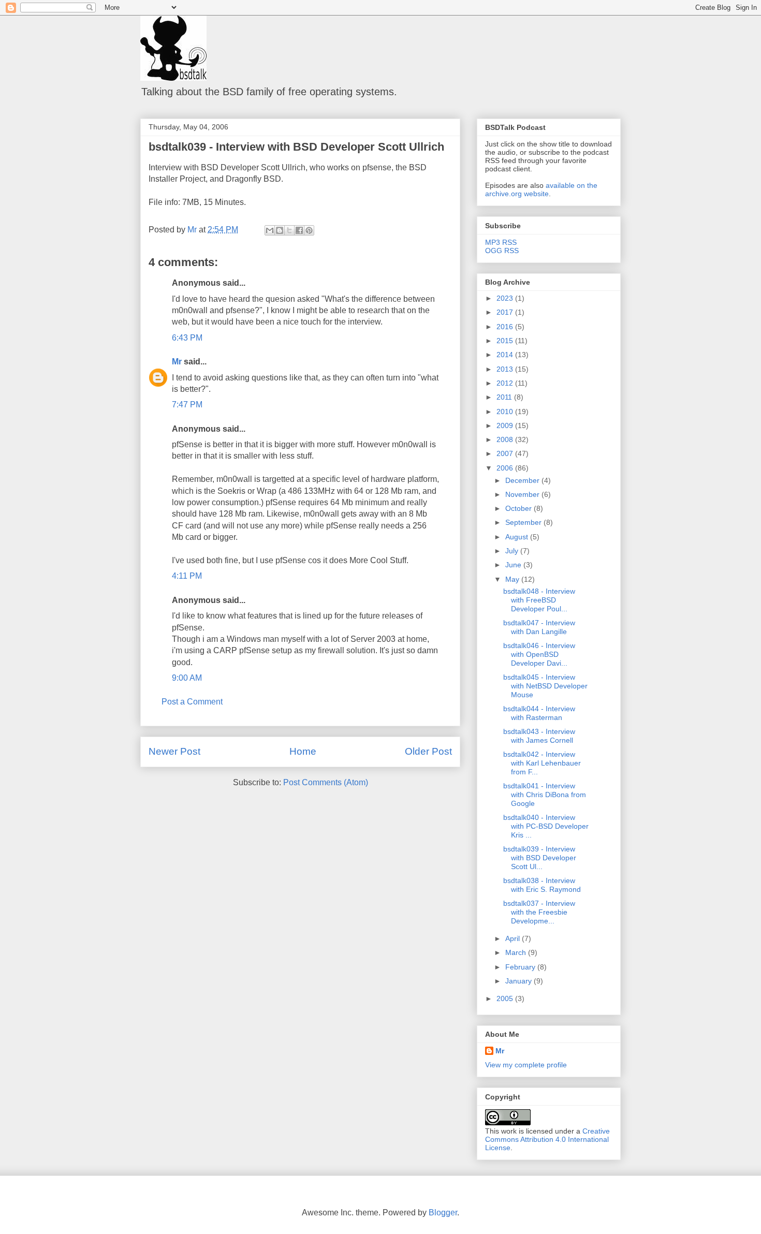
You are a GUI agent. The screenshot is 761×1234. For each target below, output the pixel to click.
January (519, 981)
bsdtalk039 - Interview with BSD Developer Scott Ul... (539, 858)
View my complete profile (526, 1065)
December (523, 480)
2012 (505, 383)
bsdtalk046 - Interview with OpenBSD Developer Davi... (539, 654)
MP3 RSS (501, 242)
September (524, 522)
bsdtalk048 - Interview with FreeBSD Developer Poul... (539, 600)
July (512, 551)
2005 (505, 998)
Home (302, 751)
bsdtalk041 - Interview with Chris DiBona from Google (544, 794)
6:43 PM (187, 337)
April (513, 938)
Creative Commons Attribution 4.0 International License (547, 1139)
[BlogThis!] (279, 230)
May (513, 579)
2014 (505, 354)
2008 (505, 439)
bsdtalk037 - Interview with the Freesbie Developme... (539, 912)
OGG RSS (502, 250)
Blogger (443, 1212)
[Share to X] (289, 230)
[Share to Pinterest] (309, 230)
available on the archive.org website (541, 189)
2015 (505, 340)
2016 (505, 326)
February (521, 967)
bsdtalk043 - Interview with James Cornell (539, 735)
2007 (505, 453)
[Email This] (270, 230)
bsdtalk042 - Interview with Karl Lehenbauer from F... (542, 763)
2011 (505, 397)
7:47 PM (187, 404)
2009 (505, 425)
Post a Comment (192, 701)
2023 (505, 298)
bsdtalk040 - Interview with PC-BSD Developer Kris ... (546, 826)
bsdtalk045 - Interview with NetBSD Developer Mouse (545, 686)
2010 (505, 411)
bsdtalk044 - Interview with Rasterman (539, 713)
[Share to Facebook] (299, 230)
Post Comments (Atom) (325, 782)
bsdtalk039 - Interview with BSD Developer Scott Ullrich (296, 146)
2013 (505, 369)
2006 (505, 468)
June (514, 565)
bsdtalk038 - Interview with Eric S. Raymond (542, 884)
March (516, 952)
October (519, 508)
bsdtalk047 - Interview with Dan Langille (539, 627)
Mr (177, 361)
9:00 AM (187, 677)
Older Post (428, 751)
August (517, 537)
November (523, 494)
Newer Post (174, 751)
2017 (505, 312)
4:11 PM (187, 575)
